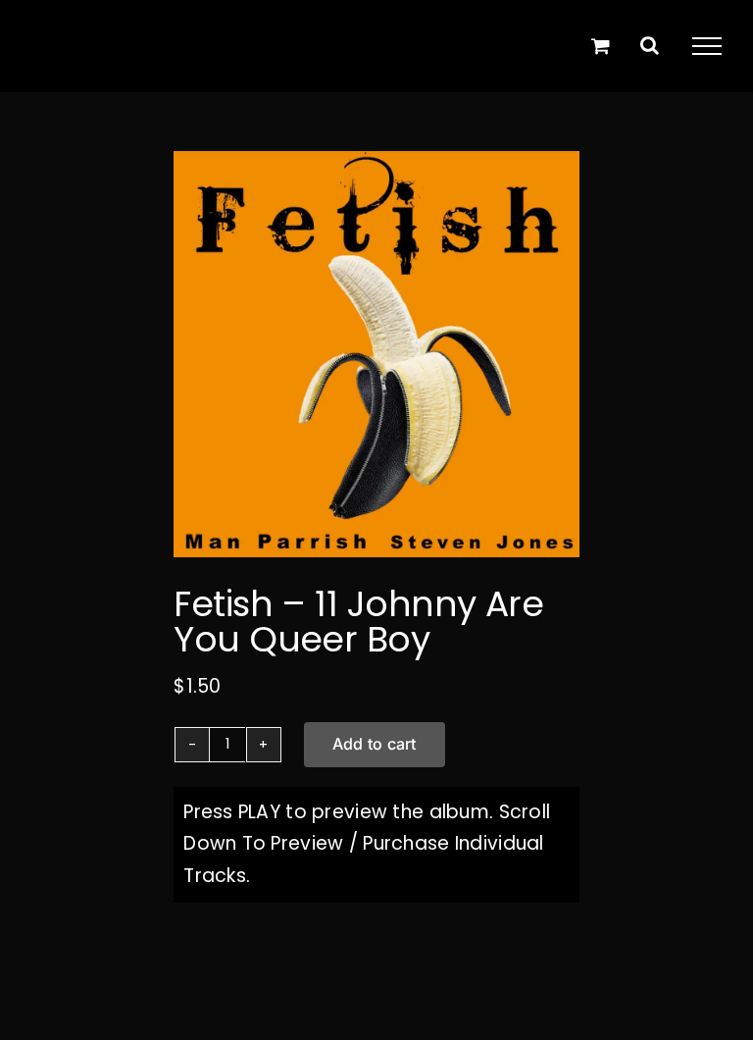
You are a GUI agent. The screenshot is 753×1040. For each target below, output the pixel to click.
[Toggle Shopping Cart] (600, 45)
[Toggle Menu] (707, 46)
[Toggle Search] (649, 45)
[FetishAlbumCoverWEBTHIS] (376, 354)
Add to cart (374, 744)
